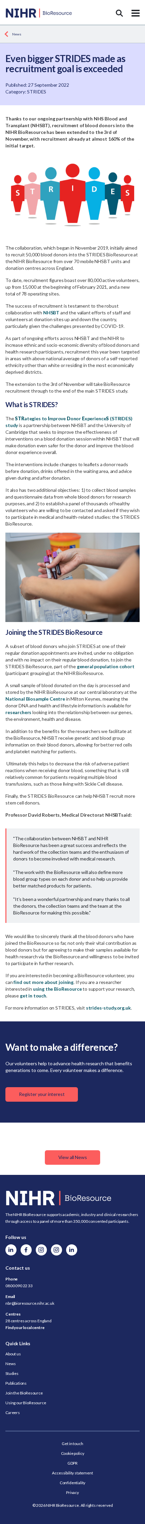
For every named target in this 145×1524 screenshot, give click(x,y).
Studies (12, 1373)
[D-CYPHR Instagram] (41, 1249)
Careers (12, 1412)
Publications (16, 1383)
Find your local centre (24, 1327)
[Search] (119, 13)
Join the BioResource (24, 1392)
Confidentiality (73, 1482)
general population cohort (106, 666)
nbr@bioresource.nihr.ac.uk (29, 1303)
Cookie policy (72, 1453)
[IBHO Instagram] (56, 1249)
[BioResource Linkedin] (11, 1249)
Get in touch (72, 1443)
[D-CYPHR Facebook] (26, 1249)
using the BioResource (57, 989)
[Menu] (136, 13)
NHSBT (51, 312)
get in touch (33, 995)
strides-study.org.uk (108, 1008)
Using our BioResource (25, 1402)
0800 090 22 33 (19, 1285)
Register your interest (41, 1094)
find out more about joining (43, 982)
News (16, 34)
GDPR (72, 1463)
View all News (72, 1157)
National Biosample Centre (35, 699)
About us (13, 1353)
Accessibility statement (72, 1472)
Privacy (72, 1492)
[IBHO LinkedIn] (71, 1249)
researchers (18, 712)
